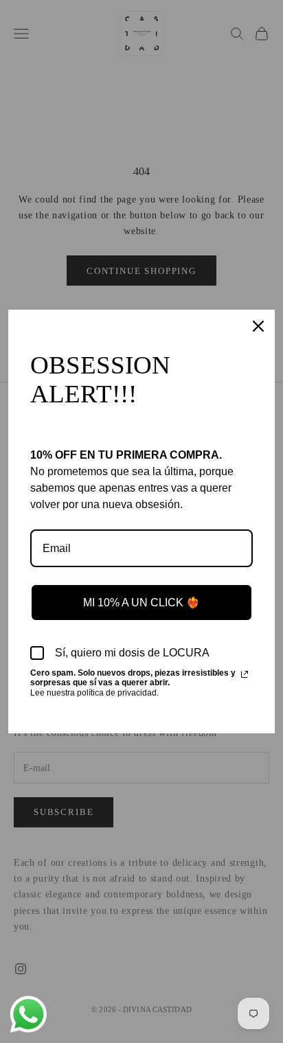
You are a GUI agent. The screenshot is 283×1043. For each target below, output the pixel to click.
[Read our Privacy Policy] (244, 674)
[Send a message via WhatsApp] (28, 1014)
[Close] (258, 326)
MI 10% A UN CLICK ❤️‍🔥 (141, 602)
